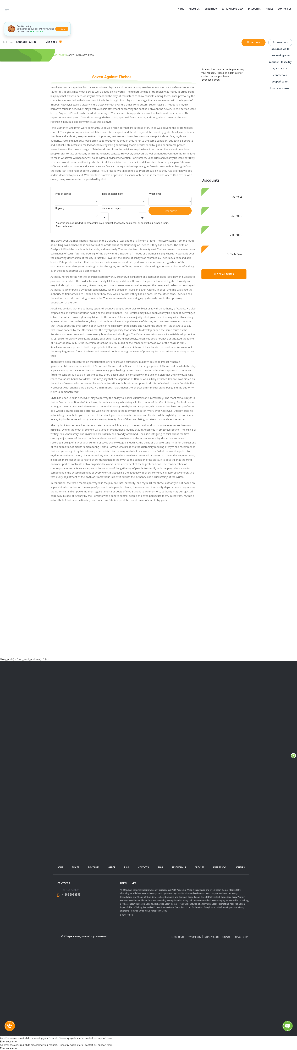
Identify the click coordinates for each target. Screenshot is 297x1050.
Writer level (154, 193)
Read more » (36, 31)
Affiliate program (232, 8)
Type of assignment (112, 193)
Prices (269, 8)
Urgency (59, 208)
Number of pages (111, 208)
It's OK (62, 28)
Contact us (285, 8)
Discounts (254, 8)
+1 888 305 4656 (25, 42)
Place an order (224, 274)
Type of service (63, 193)
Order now (211, 8)
